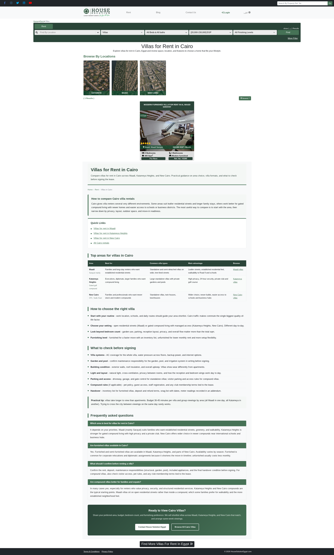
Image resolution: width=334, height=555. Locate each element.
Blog (158, 12)
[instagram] (11, 3)
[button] (247, 12)
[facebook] (4, 3)
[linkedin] (24, 3)
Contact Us (191, 12)
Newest (245, 98)
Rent (128, 12)
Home (35, 21)
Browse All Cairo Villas (185, 527)
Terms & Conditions (92, 551)
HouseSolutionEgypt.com (241, 551)
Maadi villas (238, 269)
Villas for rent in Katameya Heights (110, 233)
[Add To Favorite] (192, 126)
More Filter (293, 38)
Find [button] (288, 32)
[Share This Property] (192, 131)
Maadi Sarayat (157, 147)
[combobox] (40, 32)
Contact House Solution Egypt (152, 527)
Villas (143, 116)
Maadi (147, 147)
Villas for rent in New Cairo (107, 238)
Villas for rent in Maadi (104, 228)
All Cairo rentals (101, 243)
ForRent (153, 159)
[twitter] (17, 3)
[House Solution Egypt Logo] (97, 13)
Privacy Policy (107, 551)
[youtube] (30, 3)
